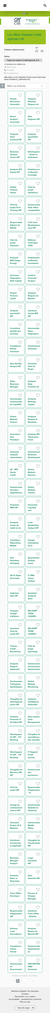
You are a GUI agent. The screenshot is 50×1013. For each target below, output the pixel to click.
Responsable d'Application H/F (16, 913)
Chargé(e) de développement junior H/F (17, 702)
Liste (42, 51)
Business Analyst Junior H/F (15, 154)
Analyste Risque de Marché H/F (33, 931)
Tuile (36, 51)
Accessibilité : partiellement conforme (25, 999)
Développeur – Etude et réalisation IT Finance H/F (34, 157)
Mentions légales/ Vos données (25, 991)
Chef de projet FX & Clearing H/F (16, 207)
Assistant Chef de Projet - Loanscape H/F (33, 369)
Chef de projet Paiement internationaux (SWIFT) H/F (17, 245)
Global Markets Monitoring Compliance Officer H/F (33, 686)
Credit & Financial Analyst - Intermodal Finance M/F (33, 280)
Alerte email (11, 67)
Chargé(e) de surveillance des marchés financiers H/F (34, 739)
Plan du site (25, 1002)
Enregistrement (12, 73)
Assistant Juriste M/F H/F (33, 313)
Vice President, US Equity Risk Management (16, 563)
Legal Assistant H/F (32, 860)
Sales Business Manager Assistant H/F (14, 386)
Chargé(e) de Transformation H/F (35, 843)
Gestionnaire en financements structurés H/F (16, 969)
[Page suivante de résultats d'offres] (32, 981)
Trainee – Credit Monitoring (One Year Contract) (15, 651)
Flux (10, 70)
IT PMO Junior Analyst (31, 578)
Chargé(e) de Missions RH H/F (16, 772)
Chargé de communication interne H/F (17, 808)
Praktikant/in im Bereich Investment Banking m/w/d (34, 263)
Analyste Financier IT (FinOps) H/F (16, 719)
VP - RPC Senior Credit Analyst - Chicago (14, 475)
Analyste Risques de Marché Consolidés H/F (33, 298)
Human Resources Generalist (15, 101)
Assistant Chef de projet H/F (14, 631)
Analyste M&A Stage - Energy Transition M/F (16, 263)
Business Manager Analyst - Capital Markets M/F (16, 863)
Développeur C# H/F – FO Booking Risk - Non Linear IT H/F (16, 739)
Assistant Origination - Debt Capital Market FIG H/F (16, 280)
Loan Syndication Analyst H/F (33, 525)
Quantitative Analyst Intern (33, 560)
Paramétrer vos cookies (25, 996)
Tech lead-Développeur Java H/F (34, 225)
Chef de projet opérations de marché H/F (33, 192)
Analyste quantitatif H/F (33, 137)
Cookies (25, 994)
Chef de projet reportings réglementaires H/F (35, 651)
